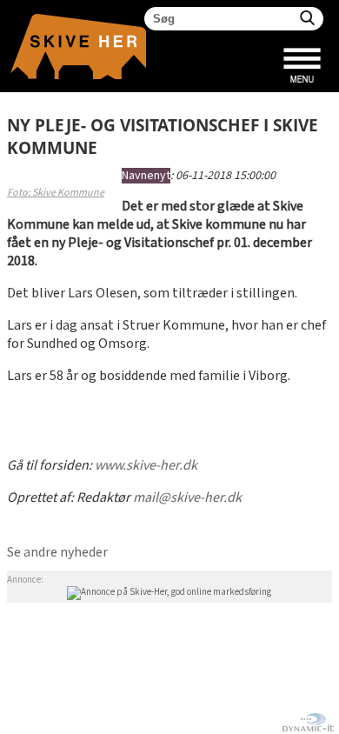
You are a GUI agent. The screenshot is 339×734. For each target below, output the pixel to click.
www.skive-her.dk (146, 466)
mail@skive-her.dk (187, 498)
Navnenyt (146, 176)
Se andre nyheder (57, 553)
